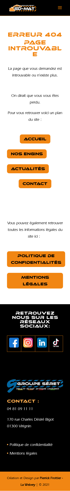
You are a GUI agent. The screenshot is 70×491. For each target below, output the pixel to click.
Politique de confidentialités (36, 259)
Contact (35, 183)
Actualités (28, 168)
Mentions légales (35, 280)
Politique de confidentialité (31, 444)
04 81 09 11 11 (20, 408)
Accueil (35, 139)
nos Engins (27, 154)
